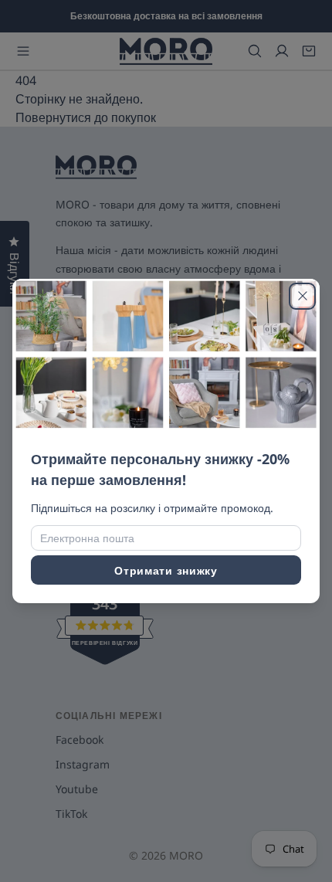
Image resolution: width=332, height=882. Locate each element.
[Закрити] (302, 296)
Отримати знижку (166, 570)
